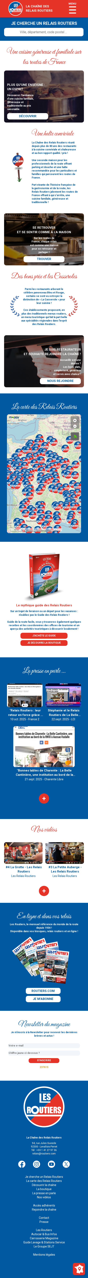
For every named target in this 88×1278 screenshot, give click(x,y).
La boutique (44, 1189)
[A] (75, 436)
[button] (10, 464)
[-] (75, 425)
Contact (44, 1217)
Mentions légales (44, 1254)
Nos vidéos (44, 1197)
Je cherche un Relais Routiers (44, 1176)
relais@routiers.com (44, 1153)
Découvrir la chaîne (44, 1185)
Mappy (29, 530)
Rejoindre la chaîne (44, 1209)
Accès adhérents (44, 1205)
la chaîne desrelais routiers (39, 8)
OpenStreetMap (43, 530)
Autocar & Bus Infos (44, 1234)
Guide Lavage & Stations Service (44, 1242)
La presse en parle (44, 1193)
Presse (44, 1221)
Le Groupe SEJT (44, 1246)
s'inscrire (44, 1060)
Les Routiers (44, 1230)
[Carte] (79, 1268)
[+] (75, 419)
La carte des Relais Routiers (44, 1181)
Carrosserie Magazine (44, 1238)
